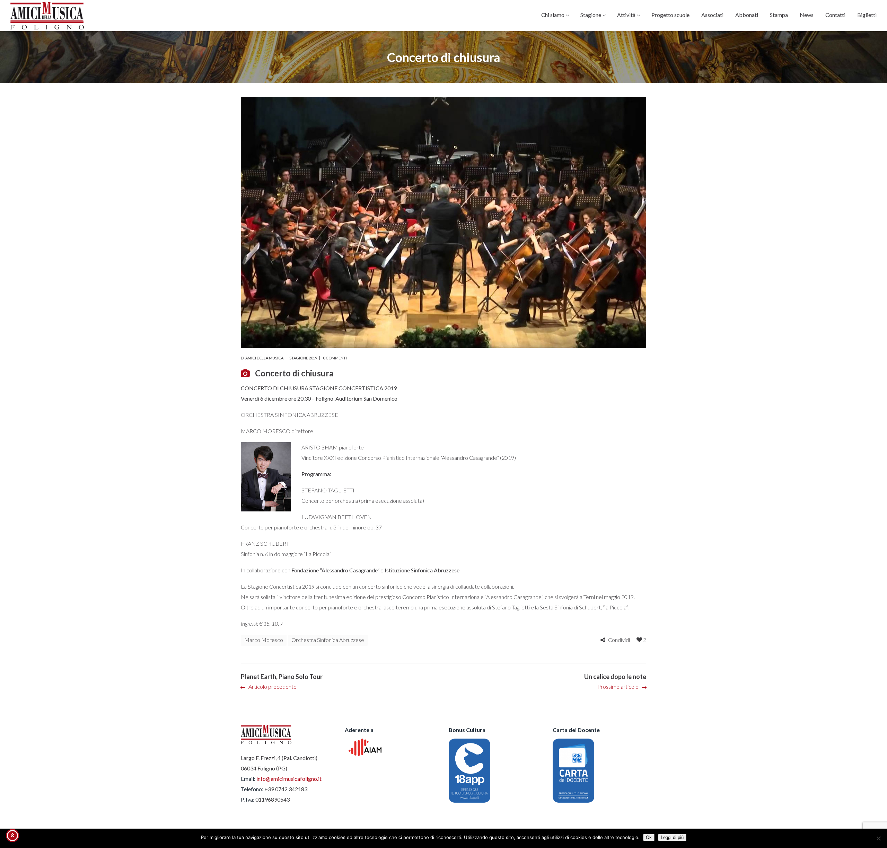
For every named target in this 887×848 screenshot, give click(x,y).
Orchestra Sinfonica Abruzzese (327, 639)
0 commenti (335, 358)
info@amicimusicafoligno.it (289, 778)
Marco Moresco (263, 639)
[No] (878, 838)
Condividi (619, 639)
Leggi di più (672, 837)
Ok (649, 837)
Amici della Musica (264, 358)
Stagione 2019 (303, 358)
